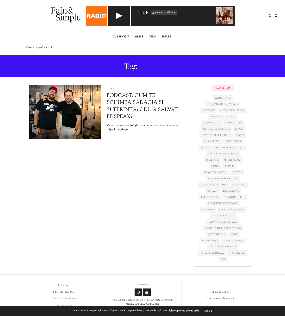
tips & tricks (237, 253)
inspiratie (212, 160)
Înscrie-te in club (64, 305)
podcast (212, 191)
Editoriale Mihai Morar (65, 292)
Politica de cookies (220, 292)
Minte (139, 37)
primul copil (231, 191)
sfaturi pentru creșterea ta (223, 228)
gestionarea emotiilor (230, 147)
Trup (152, 37)
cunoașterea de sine (216, 129)
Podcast (111, 88)
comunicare (212, 122)
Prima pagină (34, 47)
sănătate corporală (223, 246)
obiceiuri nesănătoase (223, 178)
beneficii (216, 116)
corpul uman (233, 122)
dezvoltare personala (216, 135)
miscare (229, 166)
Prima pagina (65, 285)
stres (226, 240)
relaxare (208, 209)
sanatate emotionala (223, 222)
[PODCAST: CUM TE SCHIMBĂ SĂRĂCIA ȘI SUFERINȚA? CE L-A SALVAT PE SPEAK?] (65, 112)
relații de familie (223, 215)
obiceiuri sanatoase (214, 184)
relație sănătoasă (231, 209)
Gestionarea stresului (223, 153)
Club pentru (120, 37)
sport (234, 234)
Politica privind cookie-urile (184, 311)
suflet (240, 240)
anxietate (208, 110)
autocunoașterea (232, 110)
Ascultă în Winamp (165, 12)
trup (223, 259)
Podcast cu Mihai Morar (65, 298)
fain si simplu (233, 141)
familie (205, 147)
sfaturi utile (216, 234)
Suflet (166, 37)
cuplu (239, 129)
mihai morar (232, 160)
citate (231, 116)
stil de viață (210, 240)
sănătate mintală (212, 253)
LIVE (143, 13)
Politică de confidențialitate (220, 298)
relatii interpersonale (223, 203)
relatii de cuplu (234, 197)
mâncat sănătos (215, 172)
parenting (238, 184)
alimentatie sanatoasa (223, 104)
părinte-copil (210, 197)
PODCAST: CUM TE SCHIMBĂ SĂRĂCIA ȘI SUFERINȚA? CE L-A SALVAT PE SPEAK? (142, 106)
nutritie (236, 172)
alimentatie (223, 98)
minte (215, 166)
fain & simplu (212, 141)
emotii (240, 135)
